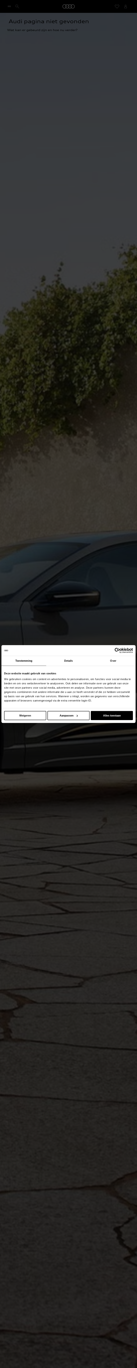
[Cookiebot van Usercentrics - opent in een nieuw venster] (117, 650)
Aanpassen (66, 715)
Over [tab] (113, 660)
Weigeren (25, 715)
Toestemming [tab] (23, 660)
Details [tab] (68, 660)
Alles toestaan (112, 715)
